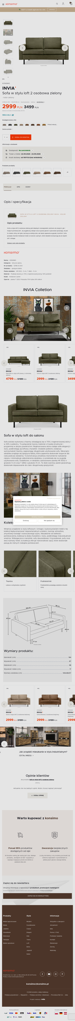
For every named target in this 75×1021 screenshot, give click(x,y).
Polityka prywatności (53, 498)
